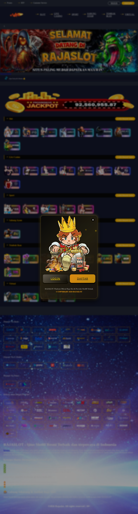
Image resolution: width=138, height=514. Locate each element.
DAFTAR (82, 278)
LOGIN (55, 278)
